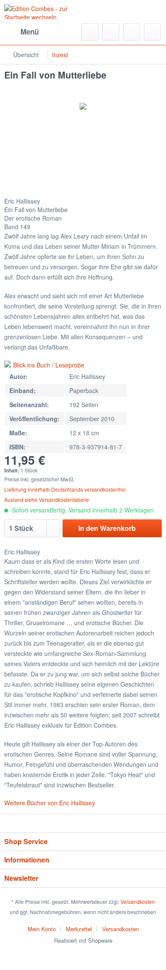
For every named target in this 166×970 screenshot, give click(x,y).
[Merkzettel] (110, 32)
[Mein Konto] (131, 32)
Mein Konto (42, 929)
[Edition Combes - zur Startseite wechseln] (43, 11)
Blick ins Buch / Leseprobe (48, 365)
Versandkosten (137, 901)
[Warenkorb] (152, 32)
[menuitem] (21, 32)
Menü (29, 31)
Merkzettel (79, 929)
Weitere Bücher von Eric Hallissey (49, 802)
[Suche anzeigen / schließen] (89, 32)
